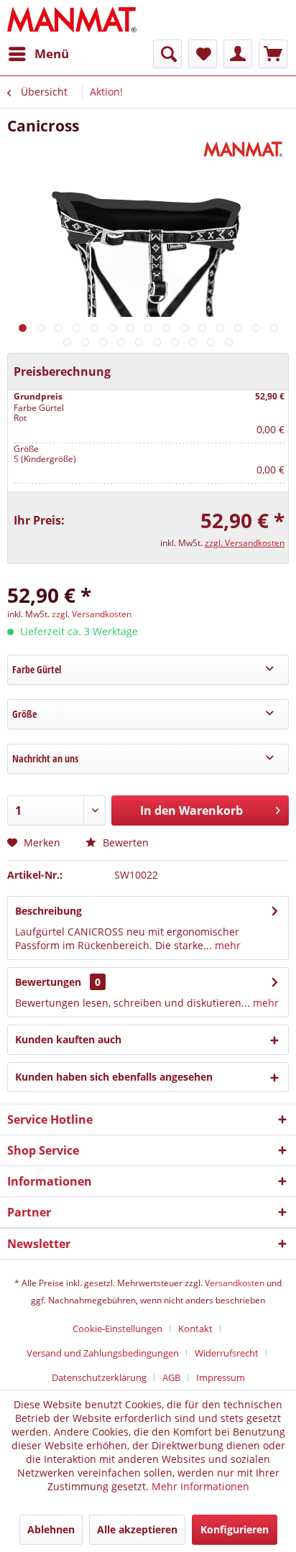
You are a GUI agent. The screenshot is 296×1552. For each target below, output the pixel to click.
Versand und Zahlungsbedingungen (103, 1353)
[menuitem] (38, 54)
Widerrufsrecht (227, 1353)
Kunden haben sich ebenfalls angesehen (114, 1077)
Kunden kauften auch (68, 1039)
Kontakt (195, 1328)
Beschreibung (48, 911)
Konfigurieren (234, 1529)
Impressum (220, 1377)
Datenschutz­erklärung (99, 1377)
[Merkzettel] (202, 54)
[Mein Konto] (237, 54)
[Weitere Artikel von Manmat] (244, 148)
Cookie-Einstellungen (117, 1328)
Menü (51, 53)
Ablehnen (51, 1529)
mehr (226, 945)
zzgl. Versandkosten (245, 543)
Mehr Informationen (200, 1486)
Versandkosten (234, 1283)
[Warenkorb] (273, 54)
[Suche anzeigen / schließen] (167, 54)
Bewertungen (48, 982)
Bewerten (124, 842)
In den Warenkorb (191, 810)
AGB (171, 1377)
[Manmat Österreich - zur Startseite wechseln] (72, 19)
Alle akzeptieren (137, 1529)
